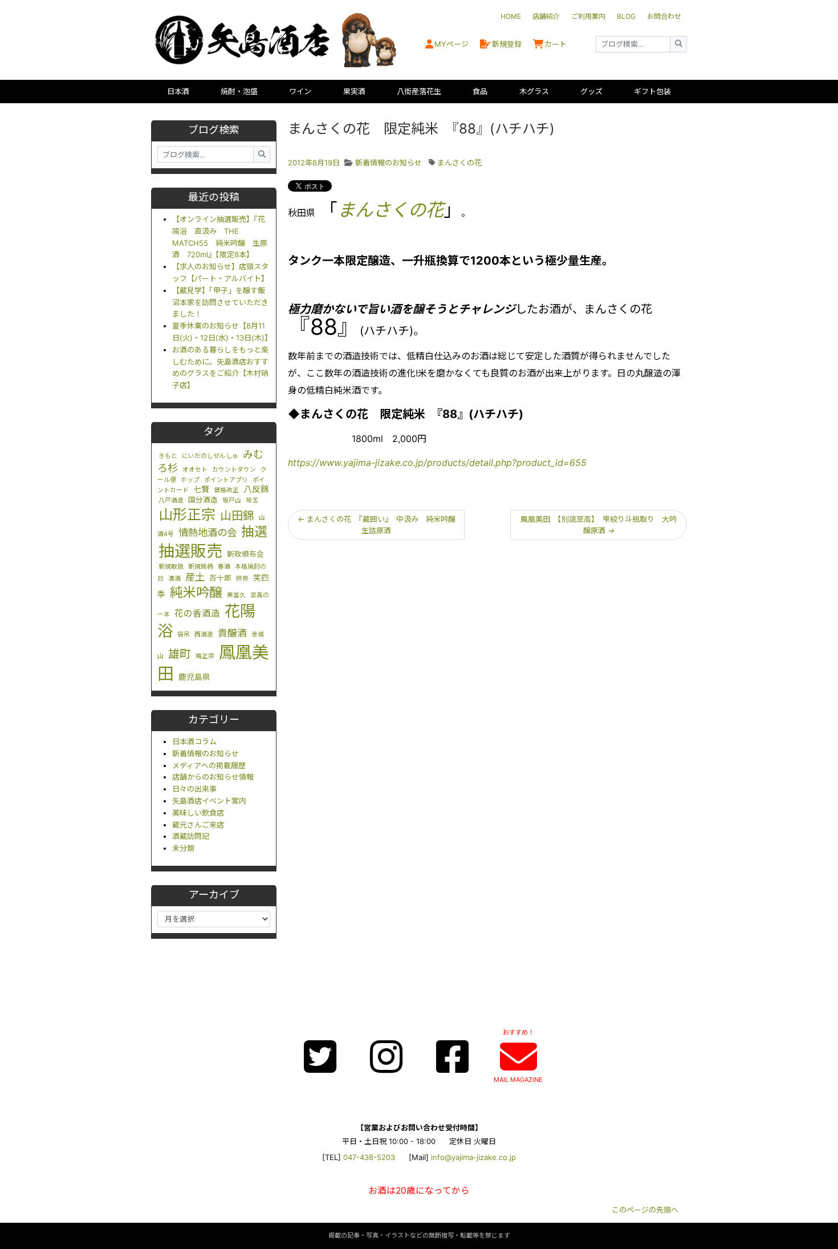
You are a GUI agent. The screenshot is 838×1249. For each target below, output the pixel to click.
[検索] (678, 44)
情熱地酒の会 (207, 532)
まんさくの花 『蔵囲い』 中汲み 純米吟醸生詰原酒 (376, 525)
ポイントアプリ (226, 480)
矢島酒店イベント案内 (209, 800)
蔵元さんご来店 (198, 824)
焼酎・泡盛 (239, 91)
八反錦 (256, 489)
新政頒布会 (245, 554)
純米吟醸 (196, 593)
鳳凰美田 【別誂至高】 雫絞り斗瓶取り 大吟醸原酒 (598, 525)
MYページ (451, 43)
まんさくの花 (459, 162)
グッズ (591, 91)
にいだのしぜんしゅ (210, 456)
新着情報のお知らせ (205, 753)
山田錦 (237, 515)
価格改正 (226, 490)
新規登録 (507, 43)
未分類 (183, 848)
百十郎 (220, 578)
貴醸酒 (232, 633)
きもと (167, 456)
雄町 (179, 654)
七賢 (201, 489)
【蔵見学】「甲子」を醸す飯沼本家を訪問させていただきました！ (220, 302)
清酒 (174, 578)
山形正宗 (186, 514)
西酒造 (203, 634)
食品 (480, 91)
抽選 (254, 532)
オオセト (195, 469)
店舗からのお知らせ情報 (213, 776)
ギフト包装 (652, 91)
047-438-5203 (369, 1157)
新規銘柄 (200, 566)
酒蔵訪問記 (190, 836)
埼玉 (252, 500)
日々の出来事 (194, 788)
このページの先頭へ (645, 1209)
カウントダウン (234, 469)
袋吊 (183, 634)
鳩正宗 (205, 656)
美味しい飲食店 (198, 812)
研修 (242, 578)
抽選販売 (190, 551)
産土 (195, 577)
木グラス (534, 91)
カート (555, 43)
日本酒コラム (194, 741)
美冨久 (236, 595)
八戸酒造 (171, 500)
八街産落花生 (419, 91)
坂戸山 (231, 500)
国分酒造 (203, 500)
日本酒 (178, 91)
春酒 (224, 566)
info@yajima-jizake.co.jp (473, 1157)
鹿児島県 (194, 677)
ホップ (190, 480)
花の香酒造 (197, 613)
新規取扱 (171, 566)
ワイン (300, 91)
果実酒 (354, 91)
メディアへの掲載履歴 (209, 765)
